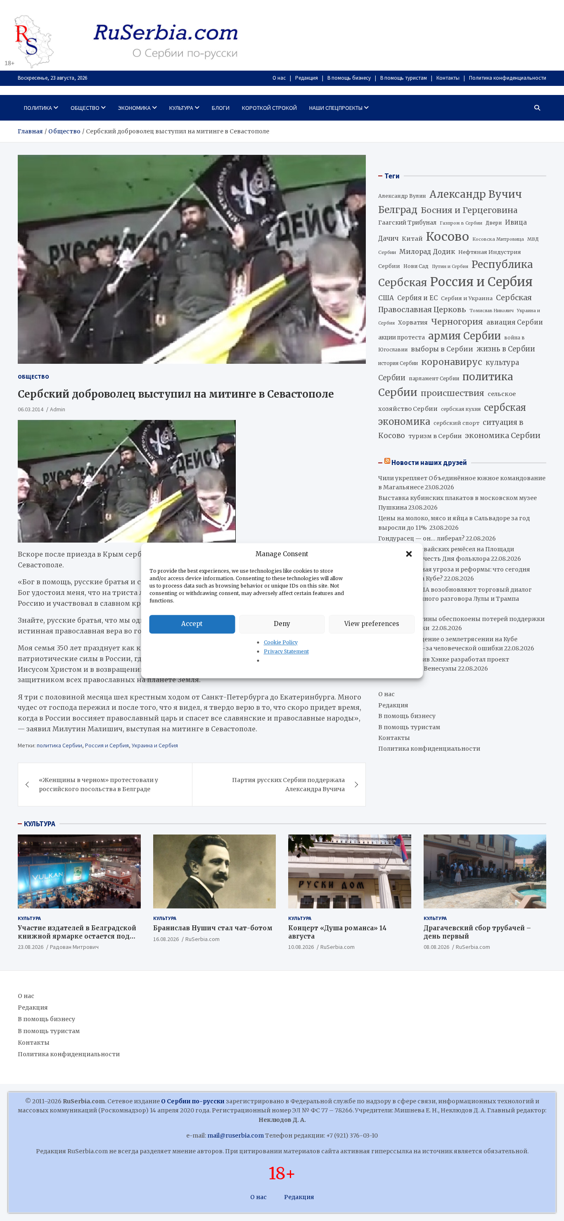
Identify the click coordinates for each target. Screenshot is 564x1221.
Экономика (134, 107)
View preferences (371, 624)
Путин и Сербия (450, 266)
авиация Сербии (514, 322)
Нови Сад (416, 266)
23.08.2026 (30, 947)
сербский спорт (456, 423)
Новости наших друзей (429, 462)
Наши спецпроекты (336, 107)
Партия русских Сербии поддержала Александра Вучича (288, 784)
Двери (494, 223)
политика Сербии (59, 745)
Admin (57, 409)
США (386, 298)
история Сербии (398, 363)
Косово (447, 236)
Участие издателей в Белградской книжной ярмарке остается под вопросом (77, 936)
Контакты (448, 77)
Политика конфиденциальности (507, 77)
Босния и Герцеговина (469, 210)
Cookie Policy (281, 642)
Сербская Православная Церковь (455, 303)
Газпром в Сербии (461, 223)
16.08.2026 (166, 939)
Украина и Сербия (155, 745)
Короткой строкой (269, 107)
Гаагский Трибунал (407, 222)
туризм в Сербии (435, 436)
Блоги (221, 107)
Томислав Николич (491, 310)
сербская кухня (461, 409)
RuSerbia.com (202, 939)
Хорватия (413, 322)
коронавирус (451, 361)
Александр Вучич (475, 194)
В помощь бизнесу (349, 77)
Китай (412, 238)
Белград (397, 210)
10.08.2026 (301, 947)
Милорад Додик (427, 251)
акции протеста (401, 337)
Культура (181, 107)
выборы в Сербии (442, 349)
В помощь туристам (403, 77)
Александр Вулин (402, 196)
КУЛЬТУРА (39, 823)
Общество (85, 107)
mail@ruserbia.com (235, 1135)
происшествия (452, 393)
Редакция (306, 77)
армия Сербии (464, 336)
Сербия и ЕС (417, 298)
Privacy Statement (286, 651)
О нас (279, 77)
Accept (192, 624)
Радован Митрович (74, 947)
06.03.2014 (30, 409)
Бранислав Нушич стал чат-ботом (213, 928)
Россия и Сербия (107, 745)
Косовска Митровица (498, 239)
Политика (38, 107)
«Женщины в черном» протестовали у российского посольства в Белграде (98, 784)
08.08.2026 (436, 947)
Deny (282, 624)
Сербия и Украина (467, 298)
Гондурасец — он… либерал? (421, 538)
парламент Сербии (434, 378)
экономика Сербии (502, 435)
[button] (410, 554)
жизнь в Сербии (505, 349)
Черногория (457, 322)
